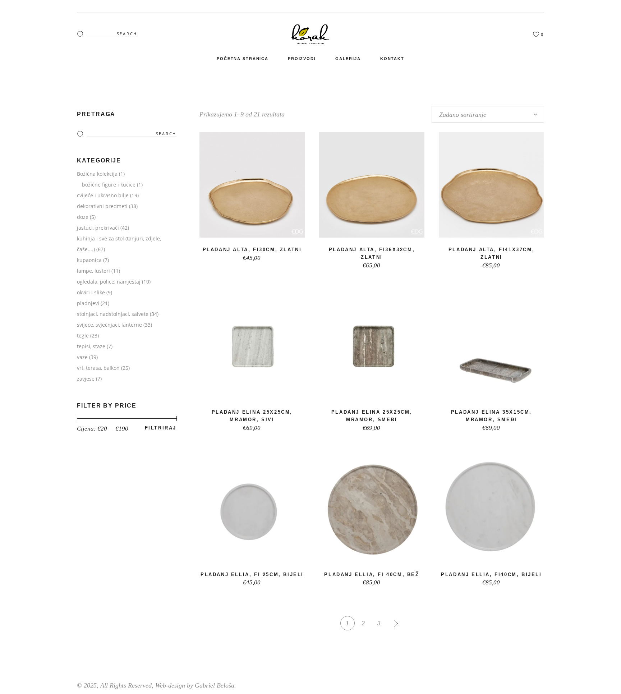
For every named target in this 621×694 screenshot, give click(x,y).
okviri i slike (91, 292)
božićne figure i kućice (108, 184)
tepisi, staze (91, 346)
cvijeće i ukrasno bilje (103, 195)
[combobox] (488, 114)
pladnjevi (88, 303)
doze (82, 216)
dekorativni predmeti (102, 206)
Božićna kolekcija (97, 173)
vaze (82, 357)
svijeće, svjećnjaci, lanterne (109, 324)
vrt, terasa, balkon (98, 367)
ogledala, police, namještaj (109, 281)
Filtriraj (160, 428)
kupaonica (89, 260)
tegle (83, 335)
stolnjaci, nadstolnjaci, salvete (112, 314)
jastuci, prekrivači (98, 227)
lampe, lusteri (93, 270)
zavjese (86, 378)
